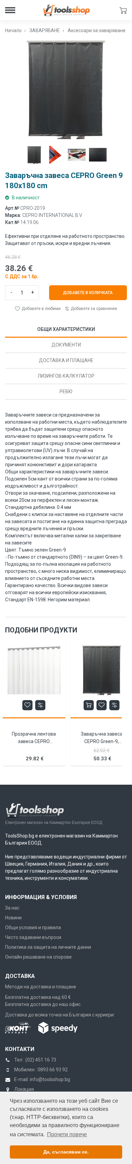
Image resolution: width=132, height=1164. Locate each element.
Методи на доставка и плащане (40, 986)
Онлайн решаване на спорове (38, 957)
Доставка (20, 976)
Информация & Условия (41, 897)
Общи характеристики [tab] (66, 329)
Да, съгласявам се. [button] (66, 1152)
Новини (13, 917)
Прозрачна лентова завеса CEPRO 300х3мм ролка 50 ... (34, 741)
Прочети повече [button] (67, 1134)
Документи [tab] (66, 345)
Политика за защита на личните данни (48, 947)
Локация (24, 1089)
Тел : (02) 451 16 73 (35, 1059)
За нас (12, 908)
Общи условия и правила (33, 927)
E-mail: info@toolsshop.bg (42, 1079)
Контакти (19, 1049)
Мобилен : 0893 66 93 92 (41, 1069)
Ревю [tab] (66, 391)
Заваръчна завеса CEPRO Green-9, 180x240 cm (102, 741)
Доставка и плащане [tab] (66, 360)
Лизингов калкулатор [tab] (66, 376)
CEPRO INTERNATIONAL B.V (52, 215)
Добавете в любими (41, 308)
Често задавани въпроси (33, 937)
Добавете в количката (88, 292)
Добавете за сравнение (93, 308)
